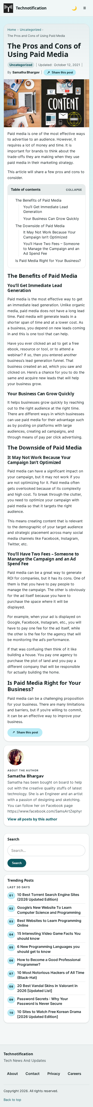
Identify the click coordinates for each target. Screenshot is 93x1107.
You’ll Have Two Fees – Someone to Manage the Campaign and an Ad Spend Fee (51, 248)
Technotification (31, 8)
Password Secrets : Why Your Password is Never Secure (42, 1001)
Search (17, 863)
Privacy (53, 1073)
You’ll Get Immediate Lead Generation (45, 209)
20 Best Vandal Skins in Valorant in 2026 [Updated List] (47, 988)
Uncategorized (20, 65)
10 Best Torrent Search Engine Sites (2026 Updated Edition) (48, 897)
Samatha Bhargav (26, 72)
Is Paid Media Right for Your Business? (48, 260)
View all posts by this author (32, 819)
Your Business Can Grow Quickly (51, 218)
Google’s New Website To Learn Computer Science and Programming (49, 910)
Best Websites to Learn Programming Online (49, 923)
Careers (74, 1073)
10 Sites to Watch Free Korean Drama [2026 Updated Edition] (49, 1014)
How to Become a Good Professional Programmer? (48, 962)
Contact (33, 1073)
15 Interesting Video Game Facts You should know (49, 936)
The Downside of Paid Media (40, 226)
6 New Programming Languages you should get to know (48, 949)
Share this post (60, 72)
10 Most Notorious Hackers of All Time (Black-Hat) (50, 975)
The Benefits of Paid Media (38, 200)
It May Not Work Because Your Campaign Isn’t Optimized (49, 234)
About (12, 1073)
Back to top (12, 1100)
